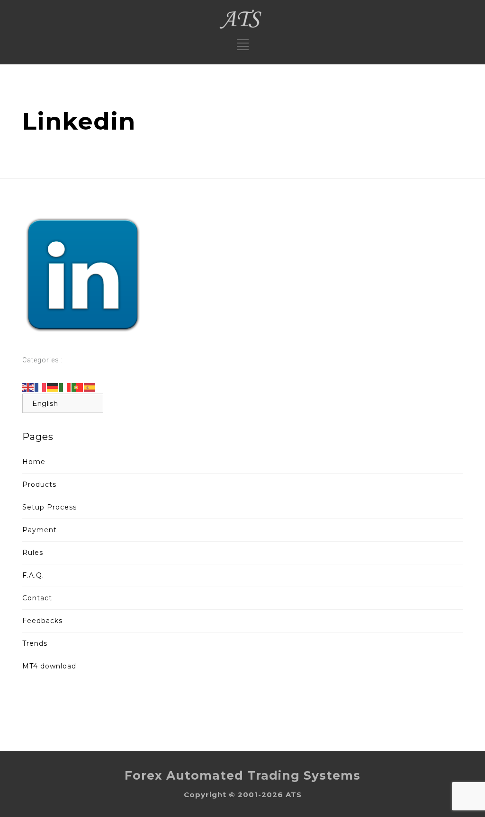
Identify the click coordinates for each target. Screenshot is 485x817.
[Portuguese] (78, 387)
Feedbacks (42, 620)
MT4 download (49, 666)
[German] (53, 387)
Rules (32, 552)
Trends (34, 643)
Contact (37, 598)
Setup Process (49, 507)
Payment (39, 530)
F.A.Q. (33, 575)
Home (33, 461)
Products (39, 484)
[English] (28, 387)
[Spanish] (90, 387)
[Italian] (65, 387)
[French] (41, 387)
